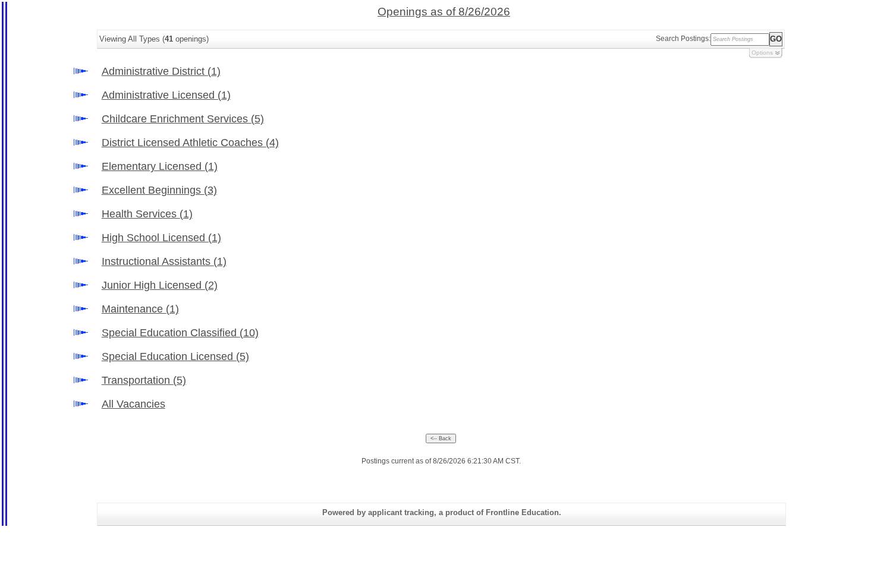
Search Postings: (683, 38)
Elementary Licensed (160, 166)
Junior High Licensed (160, 285)
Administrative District (161, 71)
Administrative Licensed (166, 95)
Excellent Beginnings (159, 190)
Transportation (144, 380)
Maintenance (140, 309)
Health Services (147, 214)
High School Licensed (161, 238)
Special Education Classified (180, 333)
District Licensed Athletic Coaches (190, 143)
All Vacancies (133, 404)
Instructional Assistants (164, 261)
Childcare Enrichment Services (183, 119)
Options (762, 52)
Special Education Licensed (175, 356)
